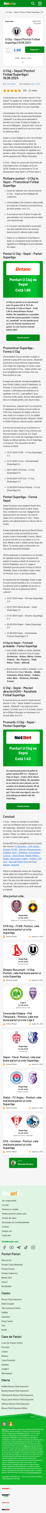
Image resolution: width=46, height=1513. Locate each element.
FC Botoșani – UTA (23, 846)
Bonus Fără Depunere (12, 1299)
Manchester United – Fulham (23, 859)
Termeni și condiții (10, 1209)
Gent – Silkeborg (19, 853)
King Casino (7, 1321)
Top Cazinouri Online (11, 1308)
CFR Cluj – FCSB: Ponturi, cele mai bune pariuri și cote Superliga (21, 929)
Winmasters (7, 1373)
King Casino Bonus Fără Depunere (17, 1399)
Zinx (3, 1325)
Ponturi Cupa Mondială (12, 1265)
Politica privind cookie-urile (14, 1214)
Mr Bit (4, 1330)
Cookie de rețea (9, 1218)
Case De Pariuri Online (12, 1343)
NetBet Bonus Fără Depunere (15, 1386)
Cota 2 (5, 1282)
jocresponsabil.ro (35, 1472)
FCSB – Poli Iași (18, 849)
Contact (5, 1227)
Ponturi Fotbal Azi (10, 1273)
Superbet (6, 1317)
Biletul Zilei (7, 1278)
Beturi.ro (5, 1429)
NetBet (5, 1312)
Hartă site (6, 1235)
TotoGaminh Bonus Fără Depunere (17, 1395)
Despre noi (7, 1231)
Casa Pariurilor (8, 1360)
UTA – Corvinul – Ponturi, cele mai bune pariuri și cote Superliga (20, 1144)
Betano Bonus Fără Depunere (15, 1391)
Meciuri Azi (7, 1260)
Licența (5, 1205)
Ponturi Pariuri (8, 1269)
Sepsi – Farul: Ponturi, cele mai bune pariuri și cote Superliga (21, 1058)
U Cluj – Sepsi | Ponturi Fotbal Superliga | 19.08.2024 (22, 40)
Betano (5, 1356)
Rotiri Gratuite (8, 1304)
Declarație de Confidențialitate (15, 1222)
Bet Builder (7, 1286)
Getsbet (5, 1365)
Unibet (5, 1352)
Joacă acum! (23, 338)
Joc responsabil (9, 1201)
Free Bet (5, 1347)
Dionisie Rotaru (11, 84)
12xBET (5, 1369)
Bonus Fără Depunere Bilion (14, 1408)
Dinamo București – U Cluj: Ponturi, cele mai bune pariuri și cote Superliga (22, 973)
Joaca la (34, 50)
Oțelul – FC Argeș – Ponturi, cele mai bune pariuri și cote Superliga (22, 1101)
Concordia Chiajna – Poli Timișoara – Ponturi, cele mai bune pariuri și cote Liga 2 (20, 1017)
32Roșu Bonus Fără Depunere (15, 1404)
